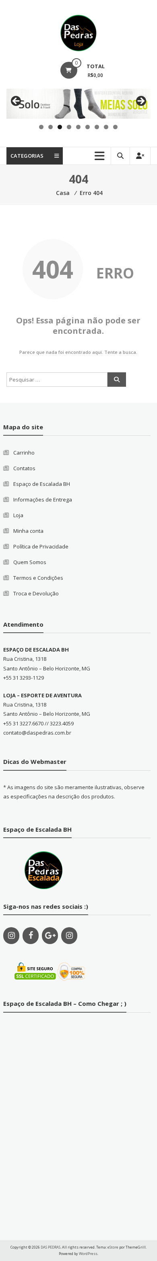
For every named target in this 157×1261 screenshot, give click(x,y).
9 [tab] (115, 127)
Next (140, 101)
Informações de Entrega (42, 499)
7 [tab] (97, 127)
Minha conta (28, 530)
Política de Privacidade (40, 546)
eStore (112, 1247)
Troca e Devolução (36, 593)
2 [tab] (50, 127)
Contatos (24, 468)
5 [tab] (78, 127)
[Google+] (50, 935)
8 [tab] (106, 127)
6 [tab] (87, 127)
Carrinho (24, 452)
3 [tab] (60, 127)
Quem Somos (29, 562)
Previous (16, 101)
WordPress (88, 1253)
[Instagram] (11, 935)
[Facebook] (31, 935)
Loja (18, 515)
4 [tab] (69, 127)
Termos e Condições (38, 577)
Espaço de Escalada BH (41, 483)
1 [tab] (41, 127)
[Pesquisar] (116, 379)
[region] (78, 104)
